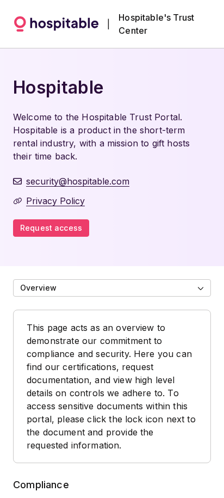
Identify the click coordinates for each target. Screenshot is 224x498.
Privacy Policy (55, 200)
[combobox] (112, 288)
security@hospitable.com (77, 181)
